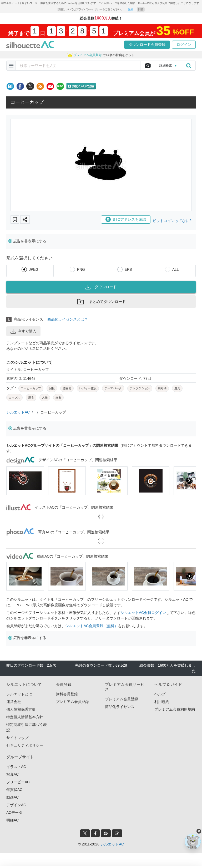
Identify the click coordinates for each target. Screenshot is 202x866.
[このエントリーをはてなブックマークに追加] (10, 86)
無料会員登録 (67, 694)
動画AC (12, 797)
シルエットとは (19, 694)
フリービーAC (18, 782)
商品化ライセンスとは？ (67, 319)
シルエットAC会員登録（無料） (91, 626)
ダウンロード (106, 287)
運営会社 (13, 702)
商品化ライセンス (119, 707)
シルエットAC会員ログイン (143, 613)
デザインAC (16, 805)
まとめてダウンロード (107, 301)
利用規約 (161, 702)
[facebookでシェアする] (20, 86)
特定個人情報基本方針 (24, 717)
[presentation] (12, 481)
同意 (140, 9)
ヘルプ (159, 694)
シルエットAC (18, 412)
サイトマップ (17, 738)
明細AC (12, 820)
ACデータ (14, 812)
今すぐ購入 (27, 331)
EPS (128, 269)
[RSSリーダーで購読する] (40, 86)
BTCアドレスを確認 (129, 219)
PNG (81, 269)
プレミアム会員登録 (72, 702)
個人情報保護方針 (21, 709)
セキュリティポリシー (24, 745)
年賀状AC (14, 790)
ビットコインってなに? (172, 221)
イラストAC (16, 767)
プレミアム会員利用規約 (174, 709)
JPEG (33, 269)
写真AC (12, 774)
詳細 (130, 9)
